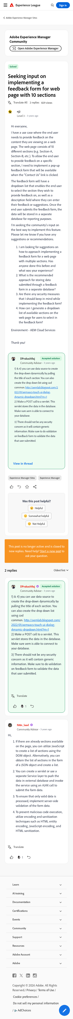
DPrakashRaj (27, 358)
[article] (36, 647)
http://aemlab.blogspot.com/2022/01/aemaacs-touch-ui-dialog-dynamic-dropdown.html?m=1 (36, 392)
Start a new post (50, 551)
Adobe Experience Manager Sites (21, 17)
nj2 (18, 111)
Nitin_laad (23, 725)
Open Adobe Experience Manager (38, 48)
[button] (20, 103)
